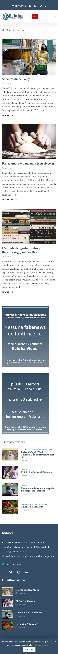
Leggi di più (7, 115)
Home (9, 30)
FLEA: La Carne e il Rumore (36, 472)
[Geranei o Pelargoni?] (10, 507)
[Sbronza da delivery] (30, 6)
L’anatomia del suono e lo (29, 612)
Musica (24, 470)
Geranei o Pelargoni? (32, 506)
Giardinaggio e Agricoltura (34, 504)
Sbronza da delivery (16, 79)
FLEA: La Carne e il (26, 601)
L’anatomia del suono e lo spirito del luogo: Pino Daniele (38, 489)
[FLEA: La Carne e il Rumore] (10, 472)
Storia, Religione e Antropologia (37, 450)
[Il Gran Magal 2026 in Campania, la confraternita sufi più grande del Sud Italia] (10, 454)
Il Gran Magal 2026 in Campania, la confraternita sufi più (37, 454)
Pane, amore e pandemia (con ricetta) (28, 163)
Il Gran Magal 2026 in (27, 589)
